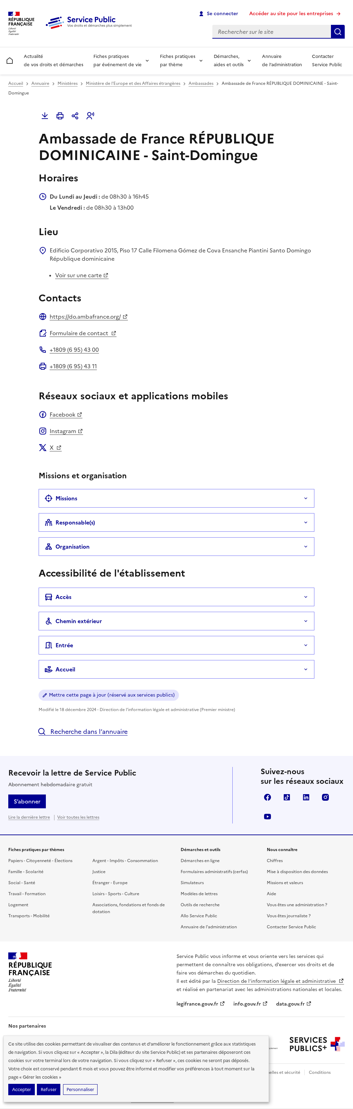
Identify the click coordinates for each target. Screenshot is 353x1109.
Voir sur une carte (78, 275)
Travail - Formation (27, 894)
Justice (98, 872)
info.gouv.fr (247, 1004)
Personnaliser (80, 1089)
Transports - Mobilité (29, 916)
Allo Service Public (199, 916)
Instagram (63, 431)
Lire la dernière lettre (29, 817)
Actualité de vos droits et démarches (53, 60)
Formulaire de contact (80, 333)
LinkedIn (306, 797)
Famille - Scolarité (25, 872)
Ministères (68, 83)
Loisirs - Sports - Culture (115, 894)
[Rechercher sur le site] (338, 32)
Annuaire (40, 83)
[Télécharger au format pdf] (45, 116)
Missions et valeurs (285, 883)
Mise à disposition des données (297, 872)
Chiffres (275, 861)
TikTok (287, 797)
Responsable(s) (75, 522)
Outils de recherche (200, 905)
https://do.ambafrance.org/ (85, 316)
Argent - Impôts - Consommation (125, 861)
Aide (271, 894)
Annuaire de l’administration (282, 60)
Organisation (73, 546)
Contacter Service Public (327, 60)
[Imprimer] (60, 116)
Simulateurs (192, 883)
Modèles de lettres (199, 894)
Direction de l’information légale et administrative (277, 981)
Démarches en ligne (200, 861)
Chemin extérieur (79, 621)
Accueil (15, 83)
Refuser (49, 1089)
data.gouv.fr (290, 1004)
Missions (66, 498)
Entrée (64, 645)
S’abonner (27, 801)
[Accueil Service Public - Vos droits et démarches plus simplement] (90, 29)
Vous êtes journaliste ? (289, 916)
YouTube (267, 816)
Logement (18, 905)
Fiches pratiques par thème (177, 60)
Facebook (62, 414)
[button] (90, 116)
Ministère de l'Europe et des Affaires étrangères (133, 83)
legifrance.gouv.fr (197, 1004)
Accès (63, 597)
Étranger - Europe (110, 883)
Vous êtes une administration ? (297, 905)
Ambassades (201, 83)
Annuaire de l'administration (209, 927)
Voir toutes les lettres (78, 817)
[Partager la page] (75, 116)
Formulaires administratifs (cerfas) (214, 872)
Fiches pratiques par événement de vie (117, 60)
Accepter (21, 1089)
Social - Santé (21, 883)
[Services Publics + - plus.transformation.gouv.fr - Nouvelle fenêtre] (317, 1044)
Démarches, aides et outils (229, 60)
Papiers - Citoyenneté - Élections (40, 861)
